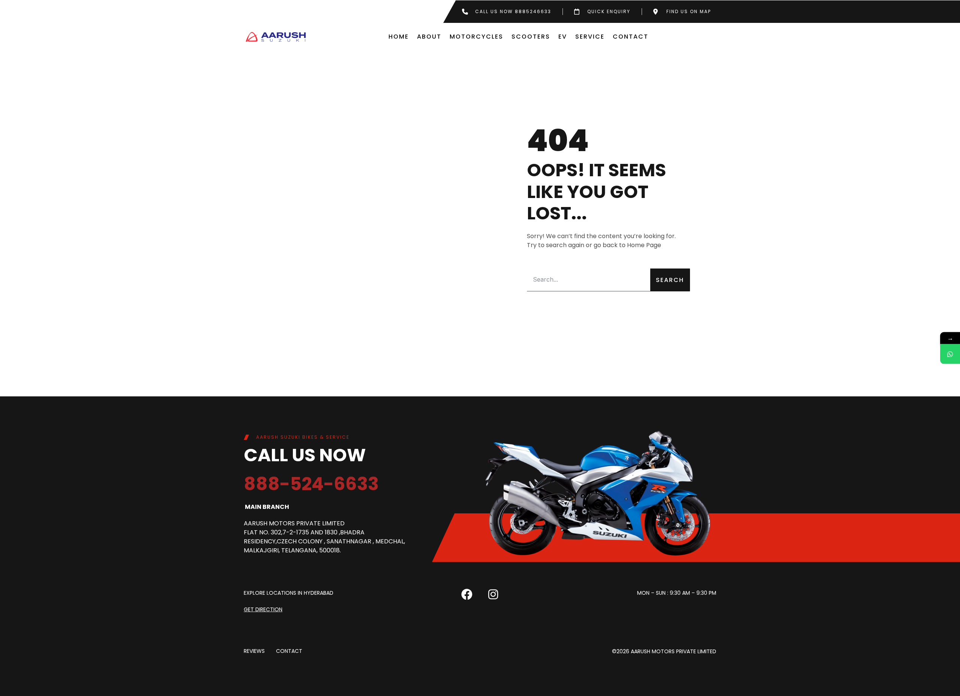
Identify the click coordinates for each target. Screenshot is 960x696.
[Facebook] (466, 594)
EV (562, 36)
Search (670, 280)
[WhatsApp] (950, 354)
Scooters (531, 36)
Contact (630, 36)
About (429, 36)
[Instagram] (493, 594)
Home (398, 36)
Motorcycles (476, 36)
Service (589, 36)
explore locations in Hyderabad (288, 593)
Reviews (254, 651)
